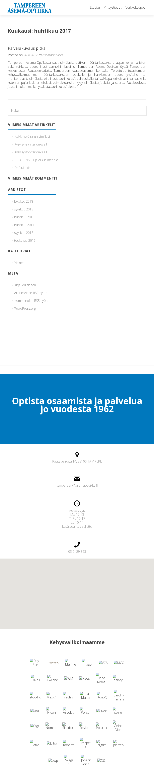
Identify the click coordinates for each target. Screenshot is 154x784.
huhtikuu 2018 (24, 217)
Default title (22, 168)
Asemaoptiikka (53, 55)
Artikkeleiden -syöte (30, 293)
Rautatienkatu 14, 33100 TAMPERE (77, 461)
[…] (79, 86)
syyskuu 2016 (23, 232)
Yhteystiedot (113, 7)
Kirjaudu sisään (25, 285)
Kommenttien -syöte (31, 300)
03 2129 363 (77, 551)
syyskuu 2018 (23, 209)
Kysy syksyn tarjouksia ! (30, 144)
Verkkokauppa (136, 7)
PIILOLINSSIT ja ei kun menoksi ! (37, 160)
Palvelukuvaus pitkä (27, 48)
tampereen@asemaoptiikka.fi (77, 485)
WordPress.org (25, 308)
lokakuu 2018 (23, 201)
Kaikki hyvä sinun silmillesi (32, 136)
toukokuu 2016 (24, 240)
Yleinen (19, 263)
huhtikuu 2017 (24, 225)
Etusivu (95, 7)
